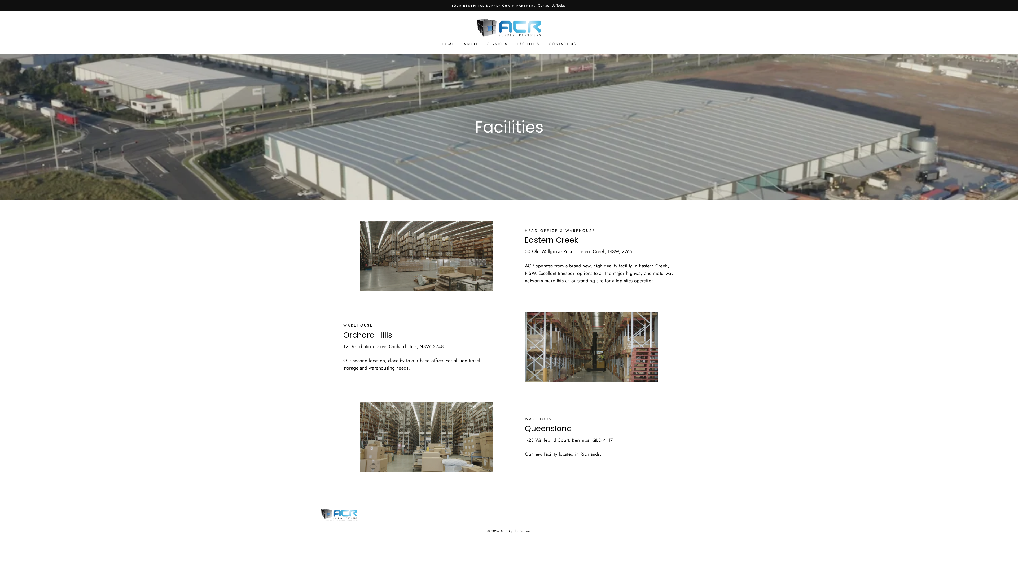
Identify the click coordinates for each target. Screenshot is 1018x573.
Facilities (528, 43)
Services (497, 43)
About (471, 43)
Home (448, 43)
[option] (509, 5)
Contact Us (562, 43)
